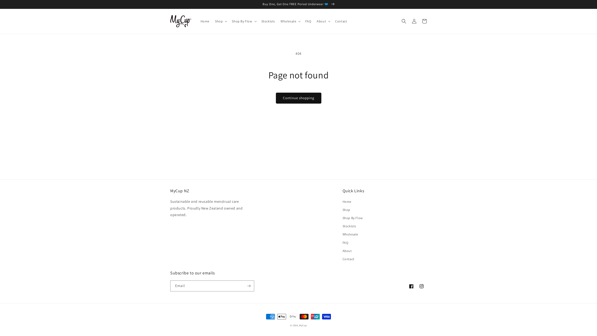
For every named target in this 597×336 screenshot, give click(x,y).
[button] (220, 21)
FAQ (345, 243)
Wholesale (350, 234)
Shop (346, 210)
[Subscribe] (249, 285)
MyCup (303, 325)
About (347, 251)
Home (347, 202)
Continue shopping (298, 98)
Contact (348, 259)
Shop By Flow (353, 218)
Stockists (349, 226)
